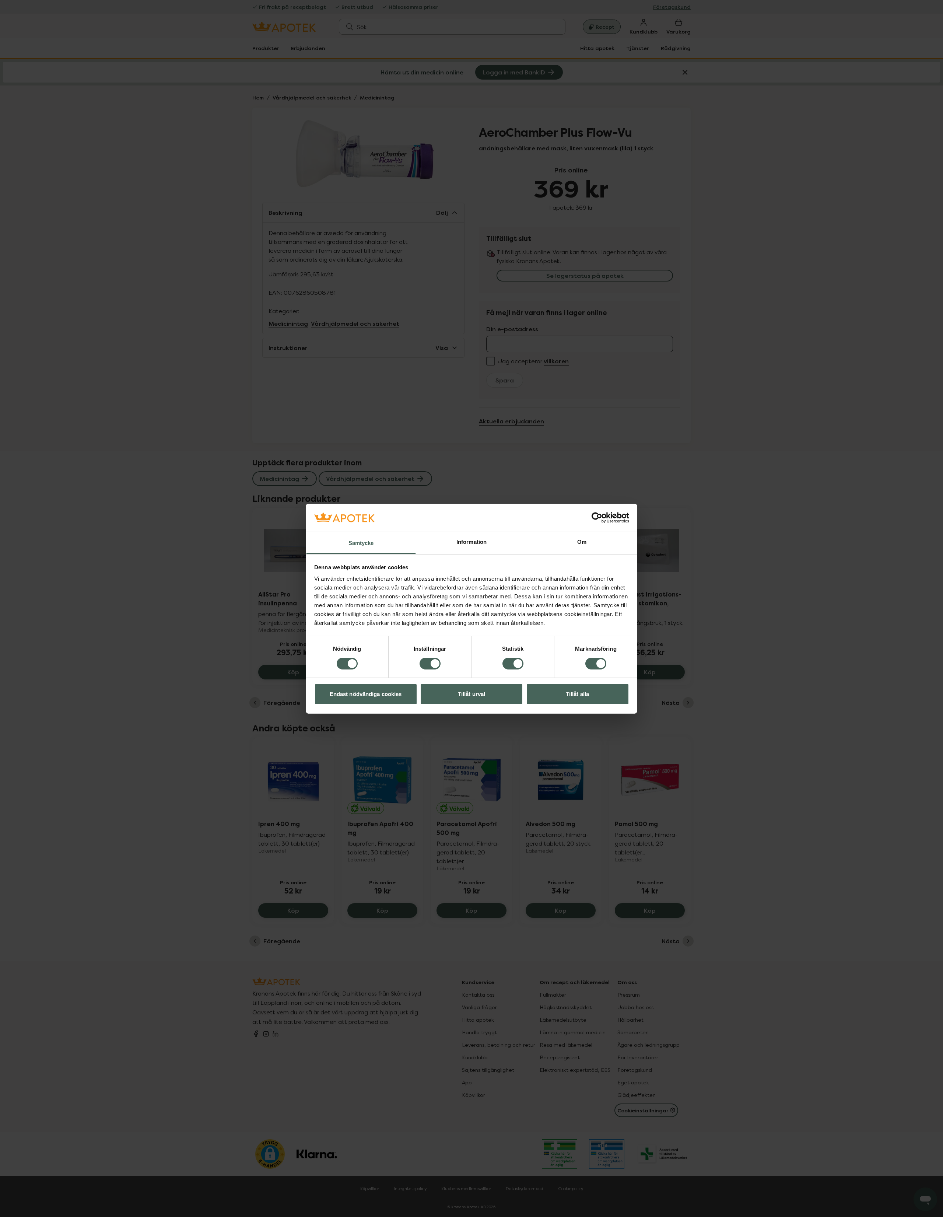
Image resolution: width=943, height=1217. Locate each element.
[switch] (430, 663)
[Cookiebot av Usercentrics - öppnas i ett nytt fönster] (597, 517)
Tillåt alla (577, 694)
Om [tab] (581, 542)
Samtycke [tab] (361, 543)
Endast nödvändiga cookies (366, 694)
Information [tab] (471, 542)
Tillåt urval (471, 694)
